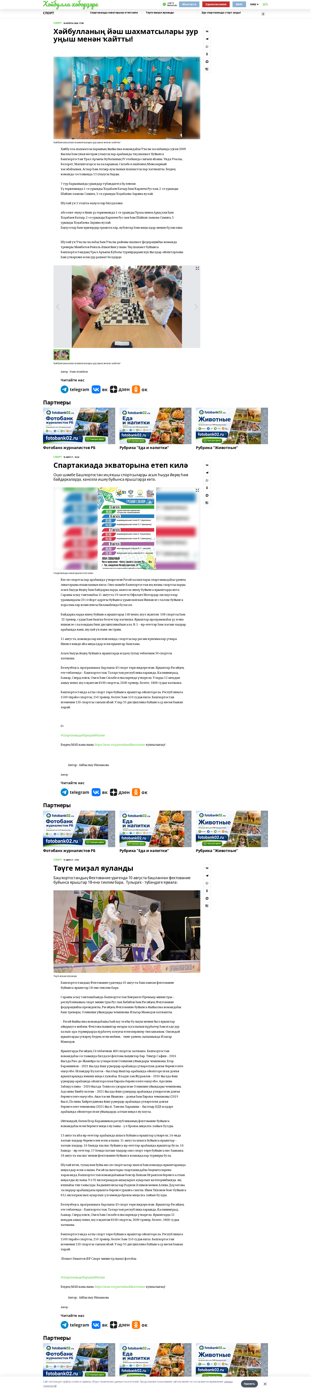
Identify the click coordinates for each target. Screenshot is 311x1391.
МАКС (239, 4)
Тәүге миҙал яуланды (160, 12)
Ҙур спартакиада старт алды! (221, 12)
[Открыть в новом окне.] (75, 389)
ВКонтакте (189, 4)
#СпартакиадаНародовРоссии (83, 735)
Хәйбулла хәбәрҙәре (70, 4)
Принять (249, 1383)
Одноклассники (216, 4)
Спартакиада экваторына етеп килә (114, 12)
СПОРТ (48, 13)
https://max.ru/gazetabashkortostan (119, 744)
